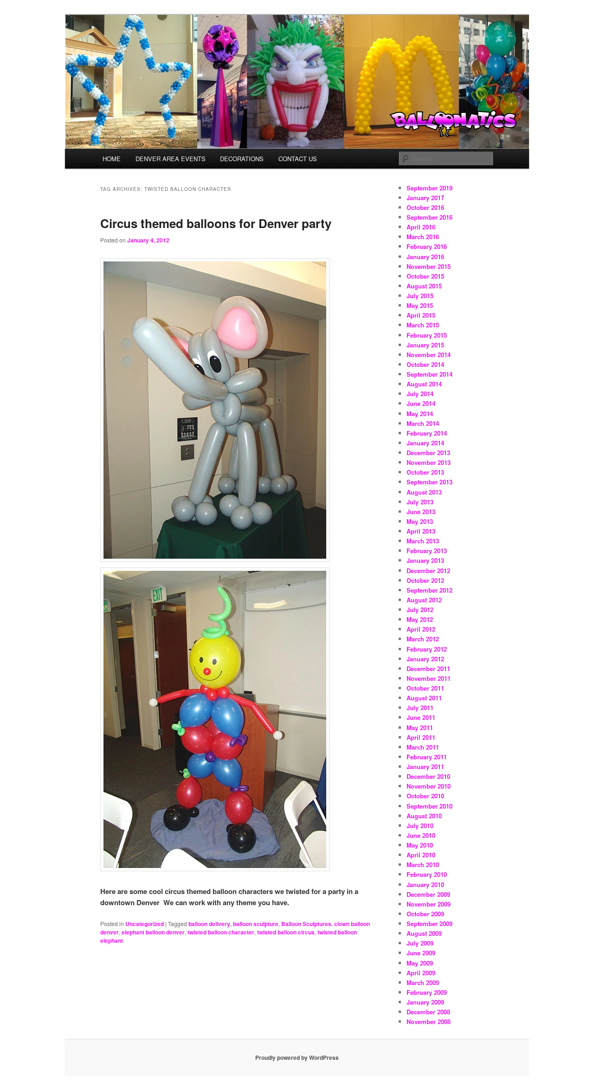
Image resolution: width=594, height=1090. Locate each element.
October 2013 (425, 472)
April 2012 (421, 629)
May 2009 (420, 963)
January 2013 (425, 560)
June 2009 (421, 952)
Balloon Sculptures (306, 924)
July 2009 (420, 943)
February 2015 (427, 335)
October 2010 (425, 795)
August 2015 (424, 285)
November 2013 (429, 462)
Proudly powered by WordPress (297, 1057)
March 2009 (423, 982)
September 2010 (429, 806)
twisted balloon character (220, 932)
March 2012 (423, 638)
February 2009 (427, 992)
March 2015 (423, 324)
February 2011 (427, 756)
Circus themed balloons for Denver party (215, 223)
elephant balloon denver (153, 932)
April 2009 (421, 972)
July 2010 (420, 825)
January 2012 (425, 658)
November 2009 (429, 904)
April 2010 (421, 854)
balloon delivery (209, 924)
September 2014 (429, 374)
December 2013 (428, 452)
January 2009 (425, 1002)
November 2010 (429, 786)
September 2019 (429, 187)
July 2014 (420, 393)
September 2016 (429, 217)
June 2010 (421, 835)
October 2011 (425, 688)
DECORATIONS (242, 158)
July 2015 (420, 295)
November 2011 (429, 678)
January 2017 (425, 197)
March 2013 (423, 540)
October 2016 (425, 207)
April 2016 (421, 226)
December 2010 (428, 776)
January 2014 (425, 442)
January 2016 (425, 256)
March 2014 (423, 423)
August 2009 (424, 933)
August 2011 (424, 697)
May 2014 (420, 413)
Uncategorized (144, 924)
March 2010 (423, 864)
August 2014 (424, 383)
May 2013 (420, 521)
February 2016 (427, 246)
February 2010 (427, 874)
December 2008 (428, 1011)
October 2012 (425, 580)
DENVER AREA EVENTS (171, 158)
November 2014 (429, 354)
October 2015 (425, 276)
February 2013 (427, 550)
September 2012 (429, 590)
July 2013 (420, 501)
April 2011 (421, 737)
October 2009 (425, 913)
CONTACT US (297, 158)
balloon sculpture (255, 924)
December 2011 (428, 668)
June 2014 (421, 403)
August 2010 (424, 815)
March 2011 (423, 747)
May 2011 (420, 727)
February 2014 (427, 433)
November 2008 (429, 1021)
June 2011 (421, 717)
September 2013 (429, 481)
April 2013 (421, 531)
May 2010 (420, 845)
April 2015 (421, 315)
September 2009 (429, 923)
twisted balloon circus (286, 932)
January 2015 (425, 344)
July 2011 (420, 707)
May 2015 (420, 305)
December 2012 (428, 570)
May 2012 (420, 619)
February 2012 (427, 649)
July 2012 (420, 609)
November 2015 (429, 266)
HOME (112, 158)
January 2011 (425, 766)
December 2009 (428, 894)
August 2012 (424, 599)
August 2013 (424, 492)
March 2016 (423, 236)
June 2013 (421, 511)
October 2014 (425, 364)
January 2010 (425, 884)
